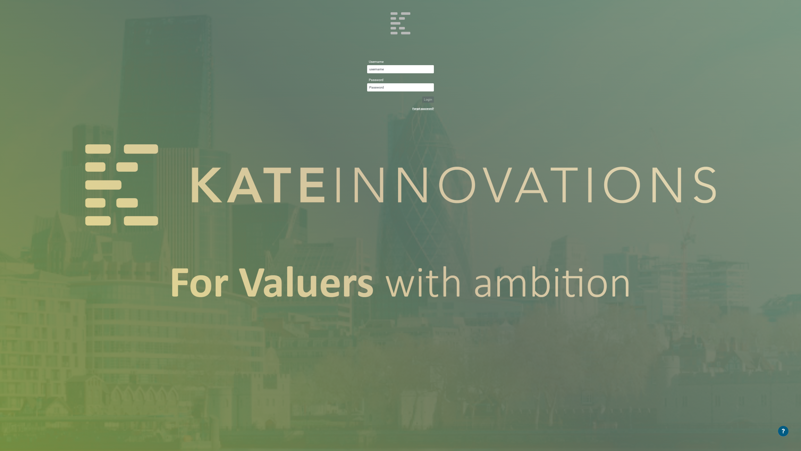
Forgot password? (423, 108)
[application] (783, 432)
